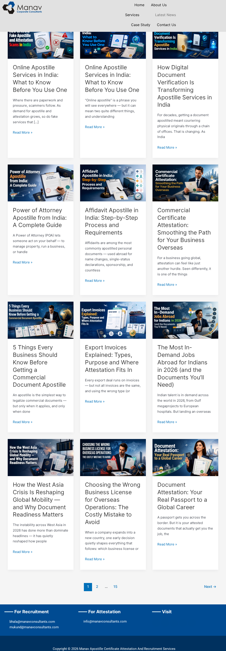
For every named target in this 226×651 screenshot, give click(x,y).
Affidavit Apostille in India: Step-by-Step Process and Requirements (111, 221)
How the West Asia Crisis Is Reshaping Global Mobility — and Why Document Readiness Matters (39, 499)
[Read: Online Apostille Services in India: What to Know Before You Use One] (40, 40)
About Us (159, 5)
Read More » (22, 132)
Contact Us (166, 25)
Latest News (165, 15)
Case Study (140, 25)
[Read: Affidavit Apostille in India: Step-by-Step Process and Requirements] (113, 183)
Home (139, 5)
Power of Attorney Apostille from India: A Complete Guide (40, 218)
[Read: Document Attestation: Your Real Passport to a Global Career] (185, 457)
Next (210, 587)
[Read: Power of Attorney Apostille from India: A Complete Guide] (40, 183)
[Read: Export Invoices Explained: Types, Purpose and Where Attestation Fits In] (113, 320)
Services (132, 15)
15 (115, 587)
